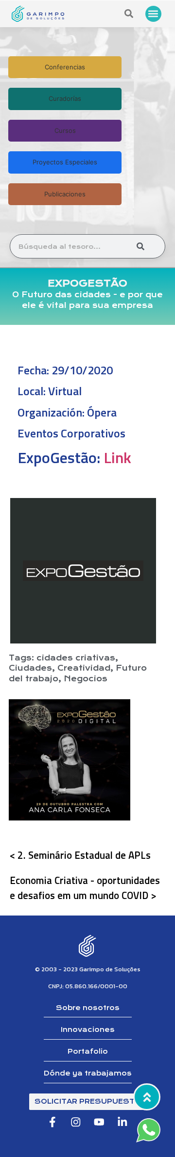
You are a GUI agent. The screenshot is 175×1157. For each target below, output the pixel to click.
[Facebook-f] (52, 1121)
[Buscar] (140, 246)
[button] (153, 14)
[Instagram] (75, 1121)
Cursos (65, 130)
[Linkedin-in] (122, 1121)
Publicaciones (65, 194)
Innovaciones (88, 1029)
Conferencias (65, 67)
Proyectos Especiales (65, 162)
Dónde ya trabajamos (88, 1073)
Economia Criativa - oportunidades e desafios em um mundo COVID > (85, 887)
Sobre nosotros (88, 1008)
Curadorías (65, 98)
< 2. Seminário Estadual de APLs (80, 855)
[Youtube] (99, 1121)
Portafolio (88, 1051)
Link (117, 457)
